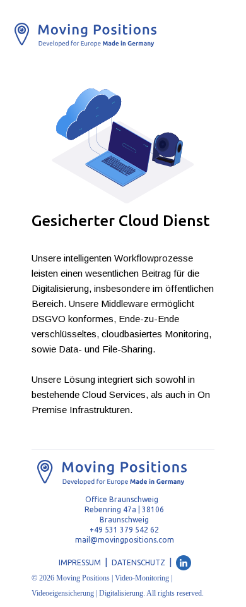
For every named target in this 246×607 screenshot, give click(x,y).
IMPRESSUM (80, 562)
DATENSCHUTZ (138, 562)
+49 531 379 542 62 (124, 530)
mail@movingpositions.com (124, 540)
